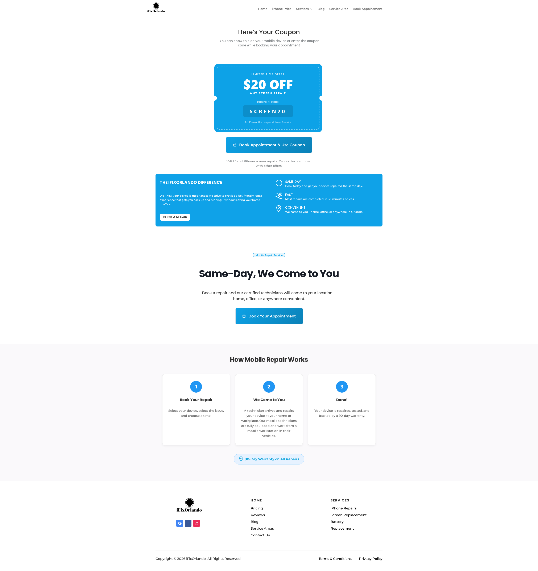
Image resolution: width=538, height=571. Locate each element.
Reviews (258, 515)
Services (302, 9)
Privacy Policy (370, 559)
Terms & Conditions (335, 559)
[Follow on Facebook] (188, 523)
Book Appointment (367, 9)
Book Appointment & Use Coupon (271, 145)
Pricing (257, 508)
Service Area (338, 9)
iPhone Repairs (344, 508)
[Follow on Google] (179, 523)
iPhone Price (281, 9)
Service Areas (262, 528)
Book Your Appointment (271, 316)
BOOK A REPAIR (175, 217)
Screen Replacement (349, 515)
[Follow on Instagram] (196, 523)
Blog (321, 9)
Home (262, 9)
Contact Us (260, 535)
